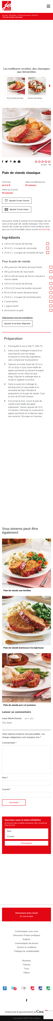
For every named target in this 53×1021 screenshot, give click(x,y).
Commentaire (9, 742)
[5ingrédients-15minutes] (14, 988)
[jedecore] (40, 988)
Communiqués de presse (26, 943)
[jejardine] (48, 988)
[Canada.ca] (42, 1011)
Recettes (13, 15)
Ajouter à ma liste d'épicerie (17, 323)
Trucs (26, 968)
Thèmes (26, 964)
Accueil (5, 15)
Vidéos (26, 972)
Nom (5, 777)
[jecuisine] (32, 988)
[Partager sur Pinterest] (11, 161)
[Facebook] (26, 1000)
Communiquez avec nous (26, 931)
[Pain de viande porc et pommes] (26, 678)
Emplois (26, 939)
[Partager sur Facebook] (2, 161)
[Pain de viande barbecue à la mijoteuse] (26, 620)
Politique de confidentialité (26, 951)
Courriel (6, 789)
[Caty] (24, 988)
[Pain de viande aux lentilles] (26, 563)
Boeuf (34, 15)
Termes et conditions (27, 947)
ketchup (46, 229)
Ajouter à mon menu (19, 209)
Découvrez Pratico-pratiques (26, 935)
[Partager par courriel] (19, 161)
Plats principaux (24, 15)
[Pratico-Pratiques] (4, 988)
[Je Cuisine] (6, 6)
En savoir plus (26, 914)
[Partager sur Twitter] (6, 161)
